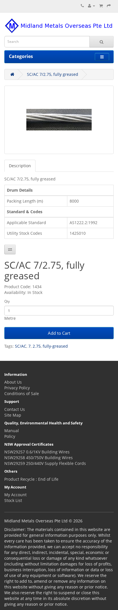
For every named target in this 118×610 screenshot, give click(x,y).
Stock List (13, 500)
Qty (7, 301)
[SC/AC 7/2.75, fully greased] (59, 120)
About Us (13, 382)
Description (20, 165)
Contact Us (14, 409)
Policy (9, 436)
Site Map (12, 415)
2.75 (37, 346)
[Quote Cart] (101, 5)
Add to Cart (59, 333)
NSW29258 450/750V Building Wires (38, 457)
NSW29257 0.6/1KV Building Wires (37, 452)
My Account (15, 494)
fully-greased (55, 346)
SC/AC (20, 346)
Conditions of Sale (21, 393)
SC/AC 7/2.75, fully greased (52, 74)
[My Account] (91, 5)
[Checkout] (109, 5)
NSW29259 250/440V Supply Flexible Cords (45, 463)
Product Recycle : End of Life (31, 479)
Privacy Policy (17, 387)
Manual (11, 430)
